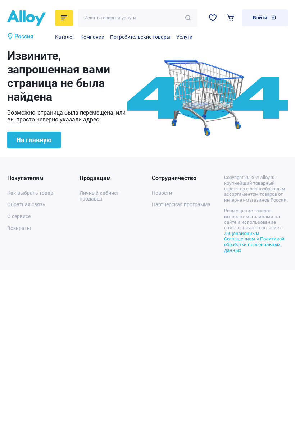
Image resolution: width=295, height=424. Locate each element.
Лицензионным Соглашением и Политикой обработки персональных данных (254, 242)
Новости (162, 193)
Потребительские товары (140, 37)
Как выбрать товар (30, 193)
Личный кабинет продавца (99, 196)
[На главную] (29, 18)
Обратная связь (26, 204)
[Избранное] (212, 17)
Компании (92, 37)
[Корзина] (230, 18)
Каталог (64, 37)
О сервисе (19, 216)
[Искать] (188, 18)
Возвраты (19, 228)
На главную (34, 140)
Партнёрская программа (181, 204)
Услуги (184, 37)
